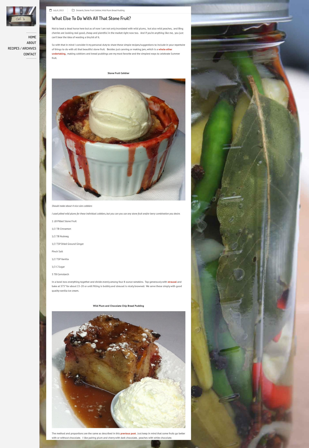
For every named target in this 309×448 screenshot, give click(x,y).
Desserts (80, 10)
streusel (172, 281)
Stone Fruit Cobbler (92, 10)
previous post (128, 433)
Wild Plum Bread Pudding (113, 10)
